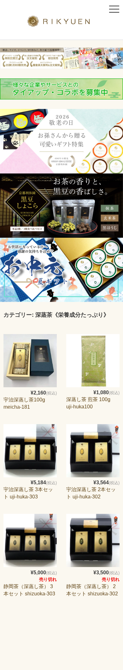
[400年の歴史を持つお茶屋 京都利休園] (61, 23)
